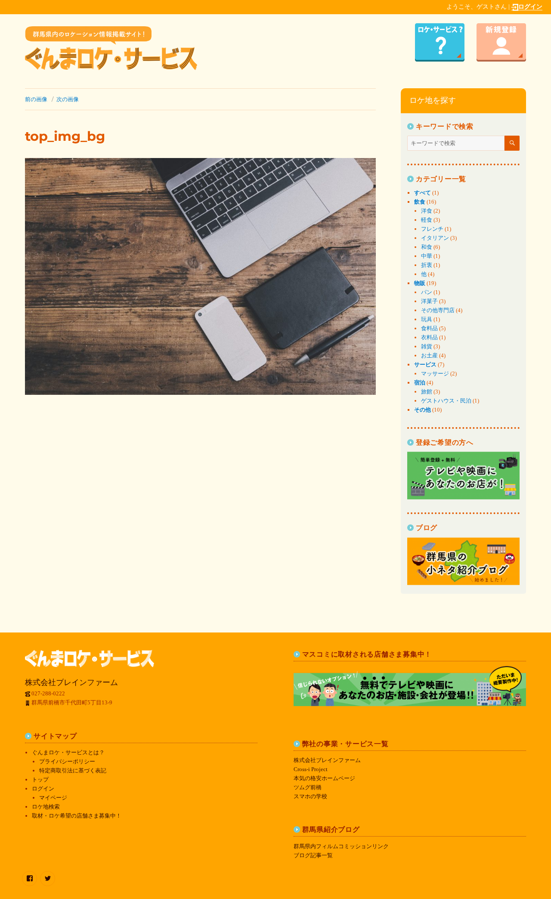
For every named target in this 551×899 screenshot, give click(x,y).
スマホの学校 (310, 796)
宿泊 (419, 382)
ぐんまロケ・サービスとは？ (68, 752)
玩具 (426, 319)
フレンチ (432, 229)
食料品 (429, 328)
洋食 (426, 211)
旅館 (426, 391)
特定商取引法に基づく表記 (72, 770)
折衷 (426, 265)
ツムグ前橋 (308, 787)
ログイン (530, 6)
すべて (422, 192)
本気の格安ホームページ (324, 778)
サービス (425, 364)
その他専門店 (438, 310)
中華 (426, 256)
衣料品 (429, 337)
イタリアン (435, 238)
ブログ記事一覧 (313, 855)
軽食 (426, 220)
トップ (40, 779)
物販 (419, 283)
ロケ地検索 (46, 806)
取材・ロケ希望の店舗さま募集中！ (76, 815)
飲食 (419, 201)
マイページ (53, 797)
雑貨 (426, 346)
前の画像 (36, 99)
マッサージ (435, 373)
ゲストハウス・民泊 (446, 400)
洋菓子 (429, 301)
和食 (426, 247)
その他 (422, 409)
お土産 (429, 355)
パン (426, 292)
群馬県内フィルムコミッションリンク (341, 846)
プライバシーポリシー (67, 761)
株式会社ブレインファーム (327, 760)
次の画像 (67, 99)
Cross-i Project (311, 769)
